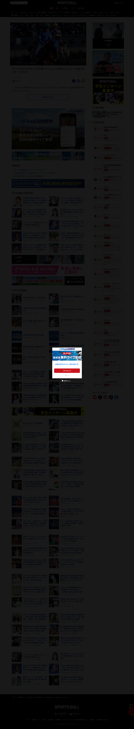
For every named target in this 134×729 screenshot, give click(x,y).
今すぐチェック (67, 371)
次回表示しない (67, 381)
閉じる (67, 375)
